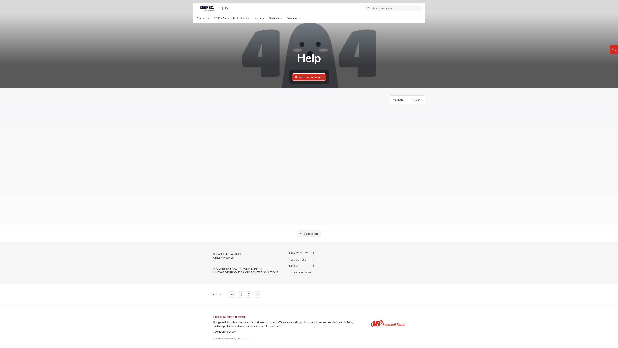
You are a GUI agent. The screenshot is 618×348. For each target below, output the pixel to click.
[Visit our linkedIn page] (232, 294)
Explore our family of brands (229, 316)
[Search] (368, 8)
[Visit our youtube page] (240, 294)
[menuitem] (203, 18)
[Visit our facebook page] (249, 294)
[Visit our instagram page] (258, 294)
